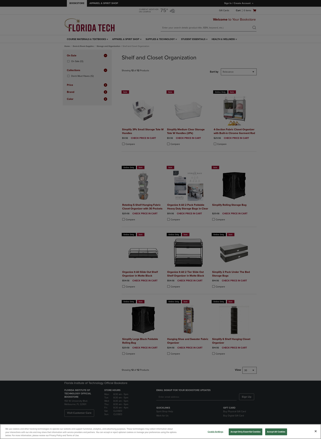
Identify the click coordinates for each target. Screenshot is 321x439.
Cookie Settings (215, 431)
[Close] (315, 431)
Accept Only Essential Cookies (245, 431)
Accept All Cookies (276, 431)
